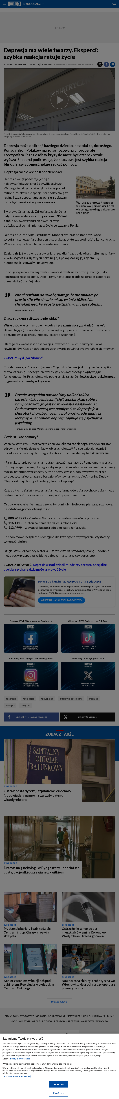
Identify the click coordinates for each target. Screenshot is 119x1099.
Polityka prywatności (20, 1058)
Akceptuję (58, 1084)
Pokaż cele (58, 1093)
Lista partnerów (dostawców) (16, 1076)
